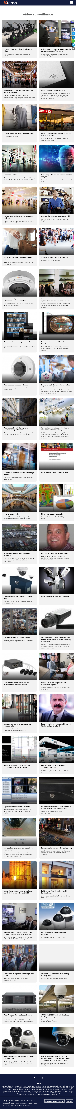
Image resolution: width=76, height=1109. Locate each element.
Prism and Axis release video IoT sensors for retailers (55, 343)
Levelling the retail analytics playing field (55, 216)
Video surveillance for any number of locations (17, 343)
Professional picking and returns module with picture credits (55, 386)
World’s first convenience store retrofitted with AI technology (56, 135)
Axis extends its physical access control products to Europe (17, 725)
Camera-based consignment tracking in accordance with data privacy (55, 429)
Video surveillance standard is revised (54, 473)
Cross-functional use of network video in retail (18, 597)
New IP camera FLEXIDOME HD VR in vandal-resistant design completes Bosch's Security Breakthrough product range (56, 1058)
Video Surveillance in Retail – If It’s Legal (55, 596)
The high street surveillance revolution (54, 257)
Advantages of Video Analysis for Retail (17, 638)
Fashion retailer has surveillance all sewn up (56, 848)
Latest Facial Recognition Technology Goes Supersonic (19, 975)
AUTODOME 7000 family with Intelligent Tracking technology (55, 1016)
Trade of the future (10, 175)
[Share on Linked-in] (73, 37)
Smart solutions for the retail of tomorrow (18, 134)
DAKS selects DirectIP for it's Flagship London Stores (54, 892)
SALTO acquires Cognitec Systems (53, 90)
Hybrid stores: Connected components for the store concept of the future (56, 50)
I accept (69, 1101)
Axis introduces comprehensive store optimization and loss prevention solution (56, 300)
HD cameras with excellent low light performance (53, 933)
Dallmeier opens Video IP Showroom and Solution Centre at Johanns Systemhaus (18, 933)
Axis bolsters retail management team (54, 553)
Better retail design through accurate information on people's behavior (17, 766)
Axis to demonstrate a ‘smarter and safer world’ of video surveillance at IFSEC (18, 892)
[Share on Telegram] (73, 45)
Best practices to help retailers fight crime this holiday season (18, 91)
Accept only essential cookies (54, 1101)
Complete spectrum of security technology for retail (19, 474)
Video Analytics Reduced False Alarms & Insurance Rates (18, 1016)
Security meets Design (11, 514)
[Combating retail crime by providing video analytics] (19, 200)
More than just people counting (52, 514)
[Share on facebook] (73, 29)
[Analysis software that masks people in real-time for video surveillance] (19, 159)
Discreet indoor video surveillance (16, 385)
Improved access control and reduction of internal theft (18, 849)
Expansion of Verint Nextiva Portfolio (17, 807)
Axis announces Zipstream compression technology (18, 554)
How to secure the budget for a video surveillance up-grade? (54, 684)
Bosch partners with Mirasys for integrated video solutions (19, 1057)
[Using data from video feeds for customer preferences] (56, 159)
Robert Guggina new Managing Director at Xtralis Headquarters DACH (56, 725)
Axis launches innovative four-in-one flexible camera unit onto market (16, 684)
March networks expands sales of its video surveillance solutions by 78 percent (56, 808)
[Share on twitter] (73, 33)
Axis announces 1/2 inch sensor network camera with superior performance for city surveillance (56, 640)
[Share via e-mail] (73, 48)
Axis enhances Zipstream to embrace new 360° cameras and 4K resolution (18, 300)
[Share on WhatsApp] (73, 41)
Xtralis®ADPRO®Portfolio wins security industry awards (55, 975)
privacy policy (19, 1104)
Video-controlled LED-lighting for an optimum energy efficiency (16, 429)
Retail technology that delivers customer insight (18, 258)
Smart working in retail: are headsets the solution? (18, 50)
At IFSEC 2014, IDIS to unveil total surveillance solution (53, 766)
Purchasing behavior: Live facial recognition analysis (56, 176)
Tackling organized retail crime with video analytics (18, 217)
